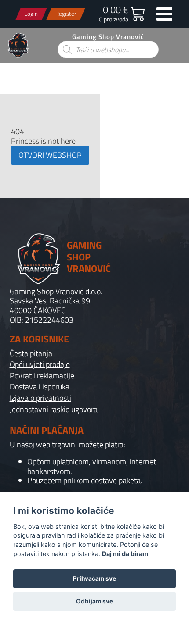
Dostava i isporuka (39, 387)
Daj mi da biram (125, 553)
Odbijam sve (94, 601)
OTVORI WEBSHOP (50, 155)
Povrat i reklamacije (42, 376)
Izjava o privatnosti (40, 398)
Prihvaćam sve (94, 578)
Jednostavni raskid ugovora (54, 409)
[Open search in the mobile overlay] (108, 49)
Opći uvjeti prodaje (40, 364)
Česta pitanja (31, 353)
